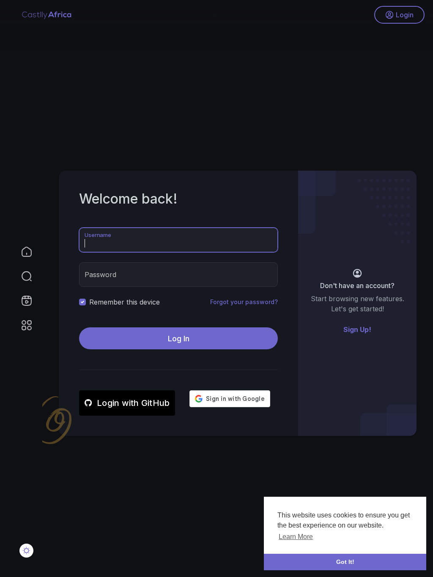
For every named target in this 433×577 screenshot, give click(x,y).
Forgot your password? (244, 301)
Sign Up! (357, 329)
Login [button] (405, 15)
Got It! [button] (345, 561)
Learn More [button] (296, 536)
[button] (21, 276)
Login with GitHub (133, 403)
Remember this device (124, 302)
